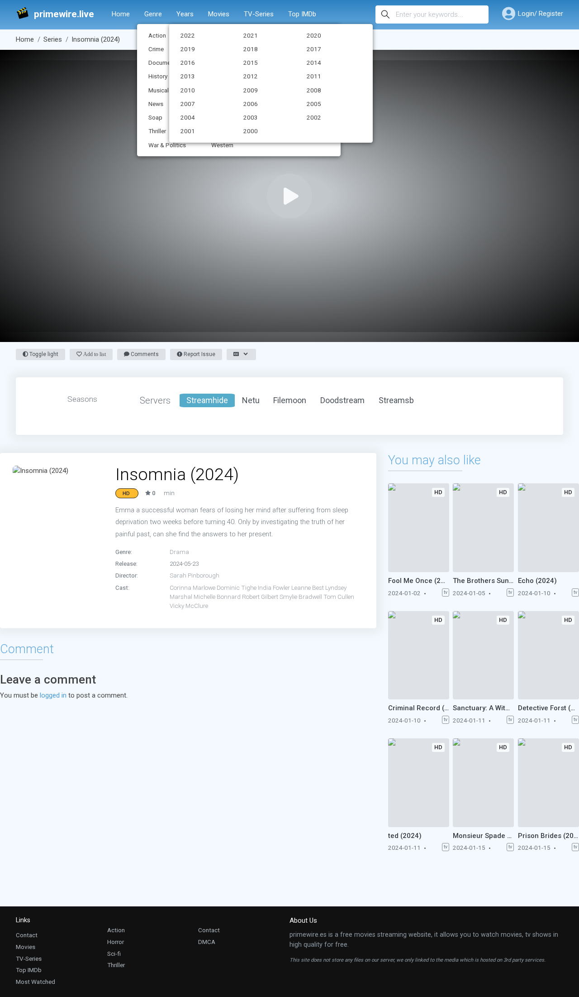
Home (121, 14)
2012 (250, 76)
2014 (314, 62)
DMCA (206, 941)
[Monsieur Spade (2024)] (483, 782)
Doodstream (342, 400)
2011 (314, 76)
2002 (314, 117)
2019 (187, 49)
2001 (187, 131)
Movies (218, 14)
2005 (314, 103)
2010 (187, 90)
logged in (53, 695)
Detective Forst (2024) (548, 708)
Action (116, 930)
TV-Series (259, 14)
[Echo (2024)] (548, 527)
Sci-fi (114, 953)
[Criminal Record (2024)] (418, 655)
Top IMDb (302, 14)
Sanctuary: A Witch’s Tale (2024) (483, 708)
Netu (251, 400)
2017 (314, 49)
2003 (250, 117)
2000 (250, 131)
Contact (27, 935)
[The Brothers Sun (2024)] (483, 527)
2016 (187, 62)
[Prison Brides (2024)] (548, 782)
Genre (153, 14)
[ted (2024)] (418, 782)
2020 (314, 35)
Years (185, 14)
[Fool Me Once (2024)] (418, 527)
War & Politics (167, 145)
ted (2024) (405, 836)
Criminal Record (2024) (418, 708)
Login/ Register (540, 14)
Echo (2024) (537, 581)
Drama (179, 551)
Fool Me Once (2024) (418, 581)
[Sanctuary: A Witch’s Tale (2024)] (483, 655)
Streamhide (207, 400)
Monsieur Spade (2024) (483, 836)
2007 (187, 103)
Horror (115, 941)
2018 (250, 49)
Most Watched (35, 981)
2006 (250, 103)
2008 (314, 90)
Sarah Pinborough (194, 575)
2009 (250, 90)
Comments (144, 354)
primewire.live (64, 14)
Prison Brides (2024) (548, 836)
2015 (250, 62)
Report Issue (198, 354)
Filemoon (289, 400)
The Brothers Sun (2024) (483, 581)
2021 (250, 35)
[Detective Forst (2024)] (548, 655)
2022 (187, 35)
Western (222, 145)
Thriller (116, 964)
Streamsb (396, 400)
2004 (187, 117)
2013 (187, 76)
